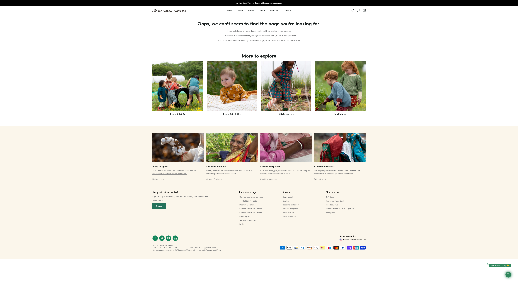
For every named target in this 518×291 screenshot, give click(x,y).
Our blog (287, 201)
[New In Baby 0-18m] (232, 86)
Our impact (288, 197)
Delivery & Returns (247, 204)
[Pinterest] (162, 238)
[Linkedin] (175, 238)
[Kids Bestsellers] (286, 86)
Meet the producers (268, 179)
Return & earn (320, 179)
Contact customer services (251, 197)
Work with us (288, 212)
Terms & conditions (247, 220)
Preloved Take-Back (335, 201)
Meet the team (289, 216)
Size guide (330, 212)
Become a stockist (291, 204)
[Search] (353, 10)
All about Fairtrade (214, 179)
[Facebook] (155, 238)
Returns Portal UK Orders (250, 208)
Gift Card (330, 197)
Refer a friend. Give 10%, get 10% (340, 208)
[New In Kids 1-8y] (177, 86)
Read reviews (332, 204)
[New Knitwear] (340, 86)
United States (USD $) (353, 239)
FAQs (241, 224)
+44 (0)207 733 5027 (248, 201)
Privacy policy (245, 216)
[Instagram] (168, 238)
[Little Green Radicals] (169, 10)
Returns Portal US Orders (250, 212)
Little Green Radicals (166, 246)
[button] (364, 10)
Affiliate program (290, 208)
